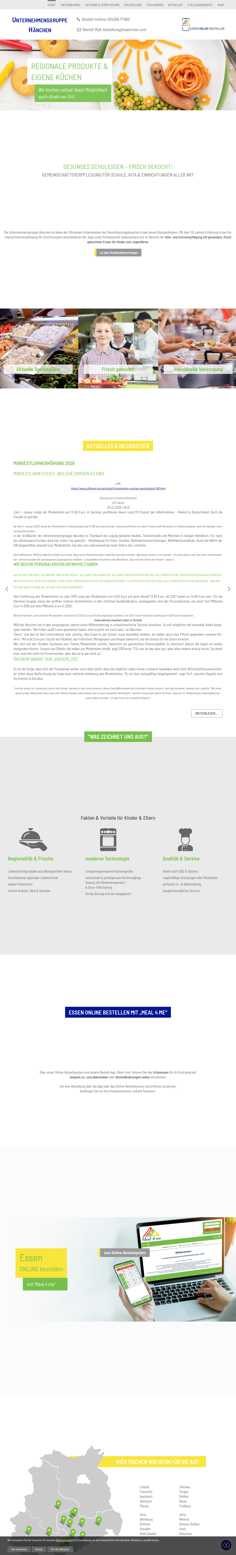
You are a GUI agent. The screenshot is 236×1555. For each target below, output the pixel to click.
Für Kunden (155, 5)
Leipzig (144, 1487)
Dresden (145, 1529)
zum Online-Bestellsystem (125, 1252)
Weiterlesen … (207, 713)
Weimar (184, 1519)
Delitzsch (146, 1501)
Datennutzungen (64, 1540)
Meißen (184, 1496)
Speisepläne (133, 5)
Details (39, 1549)
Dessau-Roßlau (189, 1524)
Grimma (145, 1524)
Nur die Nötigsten (60, 1549)
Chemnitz (146, 1491)
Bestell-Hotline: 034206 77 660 (106, 19)
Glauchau (185, 1533)
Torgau (183, 1491)
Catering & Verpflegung (102, 5)
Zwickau (184, 1487)
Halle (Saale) (148, 1533)
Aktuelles (175, 5)
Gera (143, 1514)
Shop (220, 5)
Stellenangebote (200, 5)
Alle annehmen (19, 1549)
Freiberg (184, 1506)
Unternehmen (70, 5)
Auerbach (146, 1496)
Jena (182, 1514)
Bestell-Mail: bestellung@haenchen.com (114, 29)
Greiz (182, 1529)
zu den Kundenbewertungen (119, 252)
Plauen (144, 1506)
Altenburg (146, 1519)
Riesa (183, 1501)
